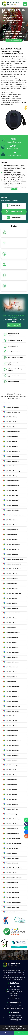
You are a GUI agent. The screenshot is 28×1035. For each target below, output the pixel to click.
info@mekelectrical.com (15, 989)
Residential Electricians (15, 1015)
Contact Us (15, 1021)
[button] (1, 24)
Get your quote (13, 325)
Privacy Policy (5, 1028)
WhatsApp (21, 1033)
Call (7, 1033)
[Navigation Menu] (25, 4)
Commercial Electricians (15, 1017)
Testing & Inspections (15, 1019)
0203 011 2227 (15, 987)
